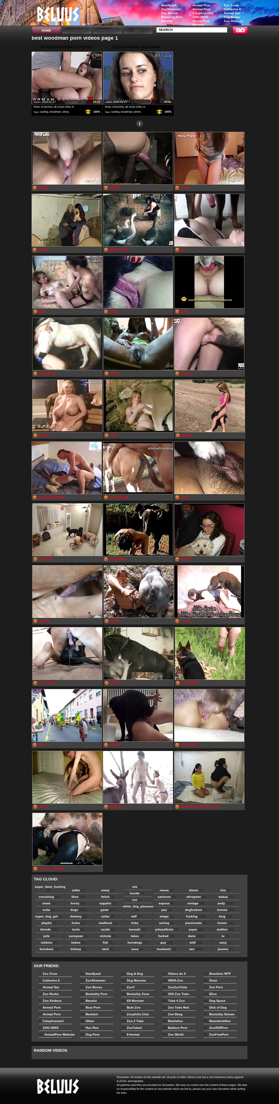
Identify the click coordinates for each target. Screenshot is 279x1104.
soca (137, 949)
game (107, 910)
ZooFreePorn (216, 1034)
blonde (48, 929)
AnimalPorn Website (201, 23)
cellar (78, 890)
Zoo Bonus (169, 13)
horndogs (137, 942)
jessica (225, 949)
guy (166, 942)
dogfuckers (196, 910)
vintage (196, 903)
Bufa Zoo (131, 1007)
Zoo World (173, 1034)
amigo (167, 916)
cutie (49, 910)
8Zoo (210, 994)
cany (225, 942)
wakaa (225, 896)
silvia (66, 111)
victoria (108, 936)
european (78, 936)
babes (78, 942)
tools (78, 929)
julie (48, 936)
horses (225, 910)
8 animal (59, 13)
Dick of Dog (215, 1007)
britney (78, 949)
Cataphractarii (202, 13)
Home (46, 30)
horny (78, 903)
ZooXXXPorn (216, 1027)
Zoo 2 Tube (132, 1021)
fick (108, 942)
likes (78, 896)
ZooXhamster (171, 9)
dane (196, 936)
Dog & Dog (132, 973)
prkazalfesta (166, 929)
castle (108, 929)
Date (138, 30)
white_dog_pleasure (138, 908)
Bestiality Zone (135, 994)
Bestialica (173, 1021)
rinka (137, 923)
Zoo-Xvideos (233, 21)
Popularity (107, 30)
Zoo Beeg (172, 1014)
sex (196, 949)
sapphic (107, 903)
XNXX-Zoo (173, 980)
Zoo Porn (213, 987)
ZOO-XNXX (200, 17)
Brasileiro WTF (217, 973)
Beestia (166, 21)
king (225, 916)
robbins (49, 942)
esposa (166, 903)
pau (166, 910)
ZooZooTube (175, 987)
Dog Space (214, 1000)
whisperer (196, 896)
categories (77, 30)
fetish (107, 896)
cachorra (166, 896)
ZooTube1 (131, 1027)
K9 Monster (132, 1000)
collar (107, 916)
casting (44, 111)
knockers (49, 949)
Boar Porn (90, 1007)
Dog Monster (133, 980)
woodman (55, 111)
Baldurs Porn (175, 1027)
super (196, 929)
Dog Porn (90, 1034)
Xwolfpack (169, 5)
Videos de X (174, 973)
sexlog (166, 923)
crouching (49, 896)
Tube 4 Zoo (174, 1000)
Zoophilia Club (135, 1014)
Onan (210, 980)
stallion (225, 929)
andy (225, 903)
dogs (78, 910)
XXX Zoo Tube (176, 994)
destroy (78, 916)
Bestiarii (89, 1014)
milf (137, 916)
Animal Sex (232, 13)
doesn (196, 890)
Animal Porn (201, 5)
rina (225, 890)
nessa (167, 890)
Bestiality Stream (219, 1014)
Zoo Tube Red (176, 1007)
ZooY (128, 987)
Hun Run (89, 1027)
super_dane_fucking (50, 888)
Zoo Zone (231, 5)
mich (108, 949)
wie (137, 886)
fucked (166, 936)
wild (196, 942)
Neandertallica (217, 1021)
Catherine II (232, 9)
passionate (196, 923)
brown (225, 923)
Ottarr (87, 1021)
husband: (166, 949)
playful (48, 923)
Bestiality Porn (172, 17)
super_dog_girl (49, 916)
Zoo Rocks (232, 17)
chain (48, 903)
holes (78, 923)
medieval (108, 923)
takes (137, 936)
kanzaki (137, 929)
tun (137, 900)
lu (225, 936)
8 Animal (130, 1034)
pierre (137, 111)
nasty (107, 890)
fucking (196, 916)
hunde (137, 893)
